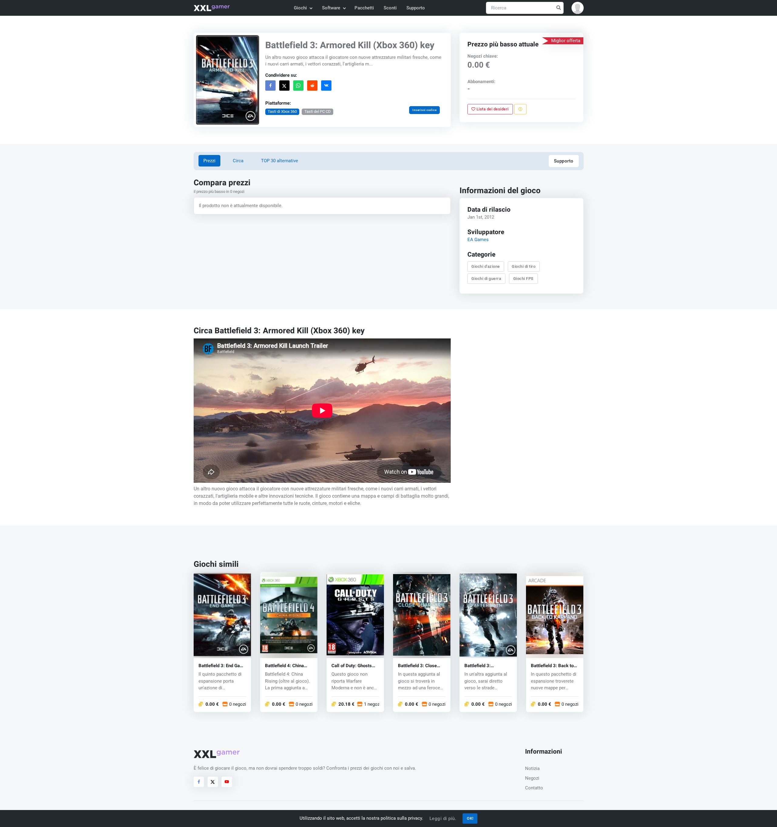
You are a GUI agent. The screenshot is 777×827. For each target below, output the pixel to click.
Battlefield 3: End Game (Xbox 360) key (222, 666)
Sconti (390, 8)
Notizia (532, 768)
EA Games (478, 240)
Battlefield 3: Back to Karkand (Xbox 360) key (552, 666)
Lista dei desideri (492, 109)
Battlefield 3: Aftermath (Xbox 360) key (486, 666)
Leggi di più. (442, 818)
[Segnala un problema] (520, 109)
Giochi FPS (523, 279)
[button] (578, 8)
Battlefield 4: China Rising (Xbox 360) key (287, 666)
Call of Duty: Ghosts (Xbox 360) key (351, 666)
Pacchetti (364, 8)
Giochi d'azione (486, 266)
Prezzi (209, 160)
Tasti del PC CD (317, 111)
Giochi (300, 8)
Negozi (532, 778)
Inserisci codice (424, 110)
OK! (470, 818)
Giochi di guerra (486, 279)
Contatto (534, 788)
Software (331, 8)
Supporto (415, 8)
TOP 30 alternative (279, 160)
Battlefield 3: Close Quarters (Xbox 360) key (419, 666)
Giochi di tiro (524, 266)
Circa (238, 160)
